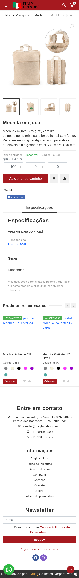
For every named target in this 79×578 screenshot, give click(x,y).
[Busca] (64, 5)
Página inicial (39, 458)
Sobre (39, 490)
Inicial (7, 15)
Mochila (40, 15)
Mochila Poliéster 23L (17, 354)
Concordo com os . (41, 530)
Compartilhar (17, 197)
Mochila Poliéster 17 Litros (56, 356)
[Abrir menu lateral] (6, 5)
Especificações (39, 207)
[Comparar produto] (64, 178)
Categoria (22, 15)
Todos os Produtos (39, 463)
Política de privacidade (39, 496)
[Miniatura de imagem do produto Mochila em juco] (11, 106)
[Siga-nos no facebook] (35, 557)
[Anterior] (67, 305)
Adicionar (10, 381)
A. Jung (33, 574)
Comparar (39, 474)
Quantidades (12, 159)
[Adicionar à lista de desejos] (54, 178)
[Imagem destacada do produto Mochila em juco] (39, 58)
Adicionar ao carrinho (25, 179)
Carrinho (39, 480)
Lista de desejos (39, 469)
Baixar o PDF (17, 244)
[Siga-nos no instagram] (43, 557)
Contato (39, 485)
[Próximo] (73, 305)
